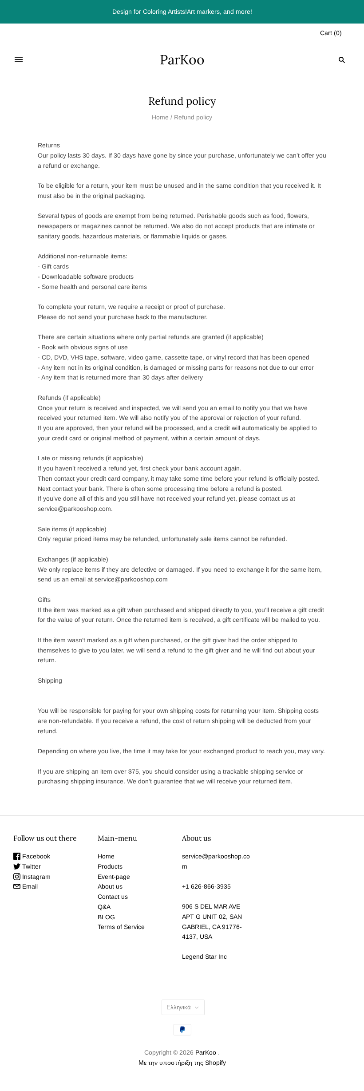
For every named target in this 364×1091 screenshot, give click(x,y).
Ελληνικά (178, 1007)
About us (110, 886)
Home (160, 117)
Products (110, 866)
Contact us (113, 896)
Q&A (104, 906)
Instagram (35, 876)
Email (29, 886)
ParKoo (205, 1052)
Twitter (30, 866)
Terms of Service (121, 926)
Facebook (35, 856)
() (331, 32)
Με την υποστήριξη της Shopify (182, 1062)
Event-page (114, 876)
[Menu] (18, 60)
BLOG (106, 917)
